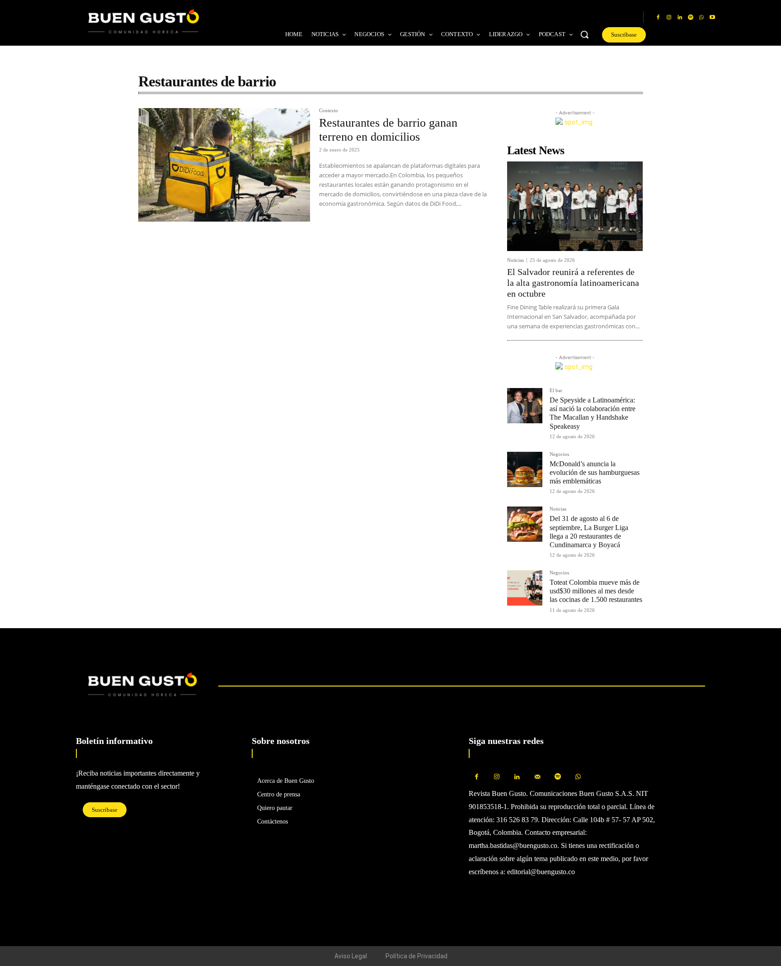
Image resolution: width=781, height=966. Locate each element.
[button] (584, 34)
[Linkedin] (679, 17)
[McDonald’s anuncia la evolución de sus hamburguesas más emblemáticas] (524, 469)
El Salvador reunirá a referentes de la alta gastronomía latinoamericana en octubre (573, 282)
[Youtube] (712, 17)
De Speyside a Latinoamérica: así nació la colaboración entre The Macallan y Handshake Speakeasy (592, 413)
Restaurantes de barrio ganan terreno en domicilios (388, 129)
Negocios (559, 454)
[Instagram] (668, 17)
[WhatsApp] (701, 17)
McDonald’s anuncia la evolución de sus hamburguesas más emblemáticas (595, 472)
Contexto (328, 110)
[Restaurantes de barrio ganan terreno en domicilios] (224, 165)
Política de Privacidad (416, 956)
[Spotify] (690, 17)
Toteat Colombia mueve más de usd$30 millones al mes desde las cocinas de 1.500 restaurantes (596, 590)
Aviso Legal (350, 956)
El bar (556, 390)
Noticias (515, 260)
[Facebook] (658, 17)
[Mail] (538, 777)
